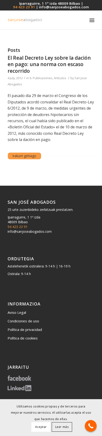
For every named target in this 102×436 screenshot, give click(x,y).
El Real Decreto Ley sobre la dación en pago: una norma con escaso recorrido (49, 64)
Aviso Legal (17, 312)
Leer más (62, 427)
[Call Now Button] (91, 426)
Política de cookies (23, 338)
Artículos (60, 78)
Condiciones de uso (23, 321)
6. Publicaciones (41, 78)
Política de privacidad (25, 329)
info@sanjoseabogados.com (64, 7)
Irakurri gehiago (24, 156)
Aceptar (41, 427)
